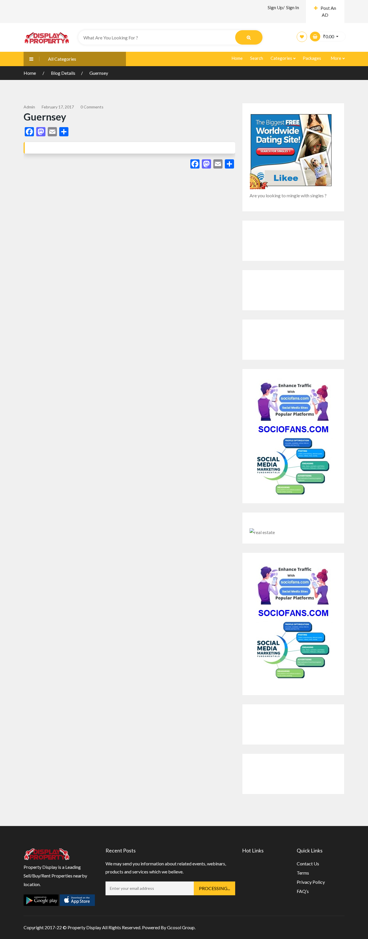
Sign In (292, 7)
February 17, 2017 (58, 106)
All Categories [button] (62, 59)
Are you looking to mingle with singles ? (288, 195)
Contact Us (308, 863)
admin (29, 106)
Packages (312, 58)
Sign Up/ (276, 7)
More (336, 58)
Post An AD (328, 11)
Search (256, 58)
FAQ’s (303, 891)
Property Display (84, 927)
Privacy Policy (311, 882)
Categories (282, 58)
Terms (303, 872)
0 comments (91, 106)
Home (237, 58)
